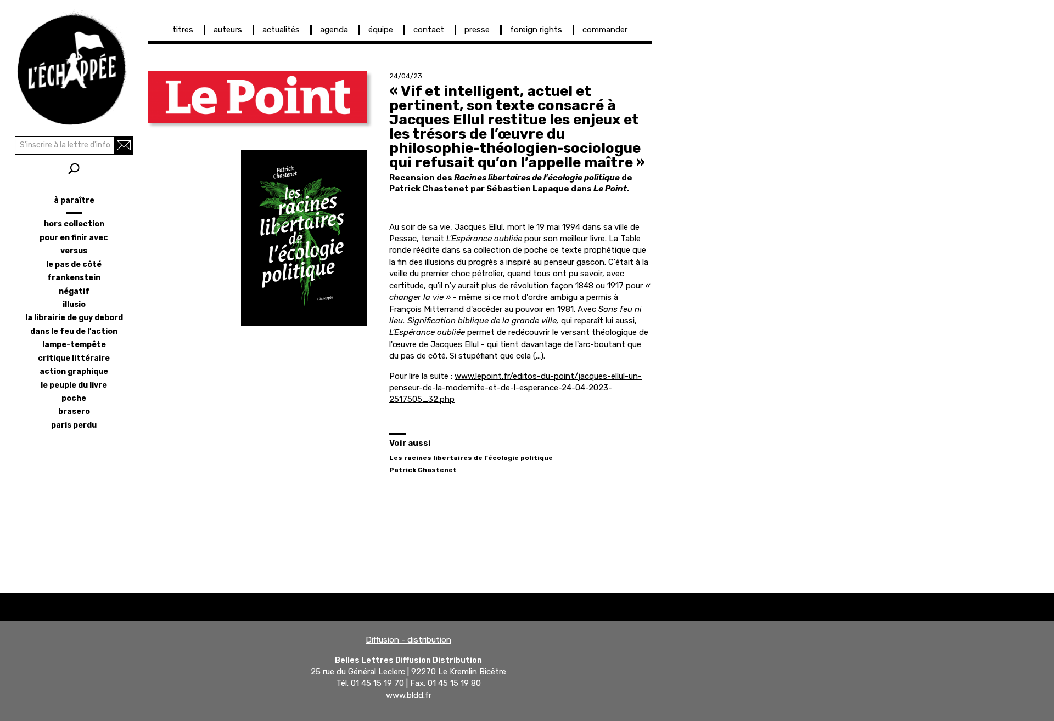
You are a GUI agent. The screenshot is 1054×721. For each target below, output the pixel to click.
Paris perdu (74, 425)
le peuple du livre (74, 385)
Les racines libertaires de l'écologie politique (471, 458)
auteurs (228, 30)
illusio (74, 304)
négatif (74, 291)
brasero (74, 411)
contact (428, 30)
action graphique (74, 371)
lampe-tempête (74, 344)
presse (477, 30)
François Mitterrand (426, 309)
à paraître (74, 200)
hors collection (74, 224)
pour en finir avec (74, 237)
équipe (380, 30)
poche (73, 398)
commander (604, 30)
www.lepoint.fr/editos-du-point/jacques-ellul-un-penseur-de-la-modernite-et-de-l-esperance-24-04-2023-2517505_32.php (515, 388)
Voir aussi (410, 443)
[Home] (74, 66)
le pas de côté (74, 264)
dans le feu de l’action (73, 331)
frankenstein (73, 277)
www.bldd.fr (408, 695)
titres (182, 30)
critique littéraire (74, 358)
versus (73, 251)
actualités (281, 30)
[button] (257, 97)
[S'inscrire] (123, 145)
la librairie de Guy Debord (74, 317)
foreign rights (536, 30)
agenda (334, 30)
